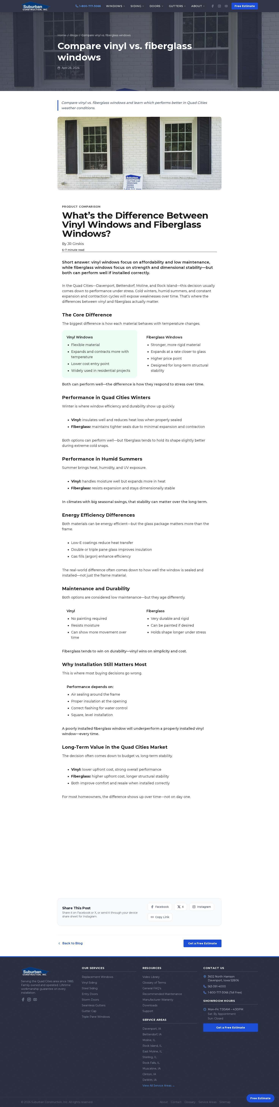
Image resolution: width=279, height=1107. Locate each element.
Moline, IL (149, 1040)
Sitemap (225, 1102)
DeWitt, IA (150, 1080)
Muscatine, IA (152, 1068)
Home (62, 35)
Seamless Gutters (93, 1005)
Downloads (150, 1005)
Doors (155, 6)
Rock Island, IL (152, 1045)
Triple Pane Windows (96, 1016)
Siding (136, 6)
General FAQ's (152, 988)
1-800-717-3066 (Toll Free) (225, 992)
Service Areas (207, 1102)
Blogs (74, 35)
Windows (114, 6)
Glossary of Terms (154, 982)
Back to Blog (72, 943)
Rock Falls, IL (151, 1063)
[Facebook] (213, 6)
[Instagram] (219, 6)
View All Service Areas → (159, 1085)
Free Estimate (245, 6)
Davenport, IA (152, 1028)
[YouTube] (226, 6)
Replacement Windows (97, 977)
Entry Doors (90, 994)
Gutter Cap (89, 1011)
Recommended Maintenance (162, 994)
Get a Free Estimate (202, 943)
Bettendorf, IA (152, 1034)
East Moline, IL (152, 1051)
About (196, 6)
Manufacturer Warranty (158, 999)
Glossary (189, 1102)
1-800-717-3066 (90, 6)
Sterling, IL (150, 1057)
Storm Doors (90, 999)
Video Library (151, 977)
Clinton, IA (149, 1074)
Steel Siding (90, 988)
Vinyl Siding (89, 982)
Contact (176, 1102)
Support (148, 1011)
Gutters (176, 6)
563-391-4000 (217, 986)
